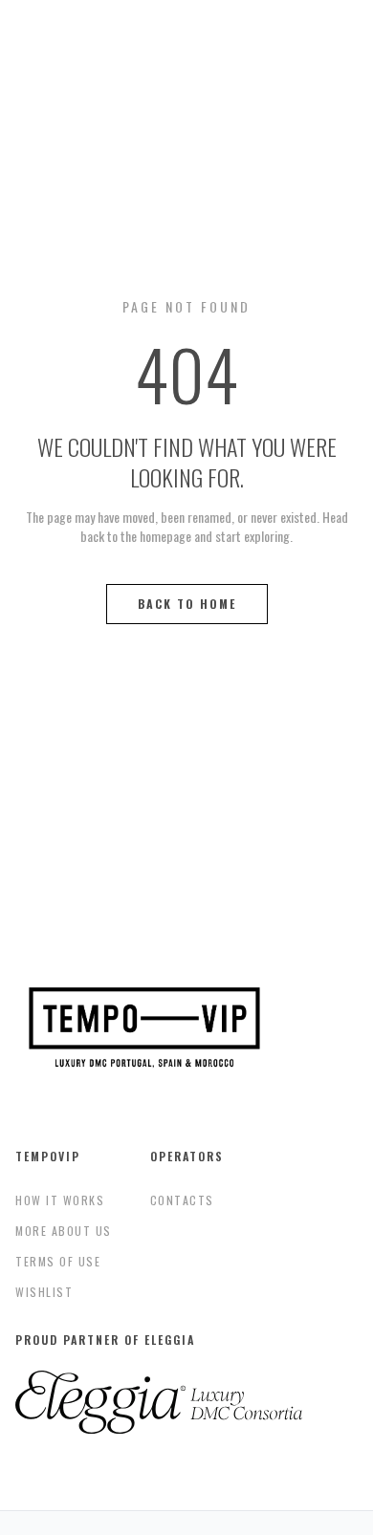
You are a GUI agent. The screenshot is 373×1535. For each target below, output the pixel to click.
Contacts (182, 1200)
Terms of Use (57, 1261)
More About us (63, 1230)
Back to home (187, 603)
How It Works (59, 1200)
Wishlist (44, 1292)
